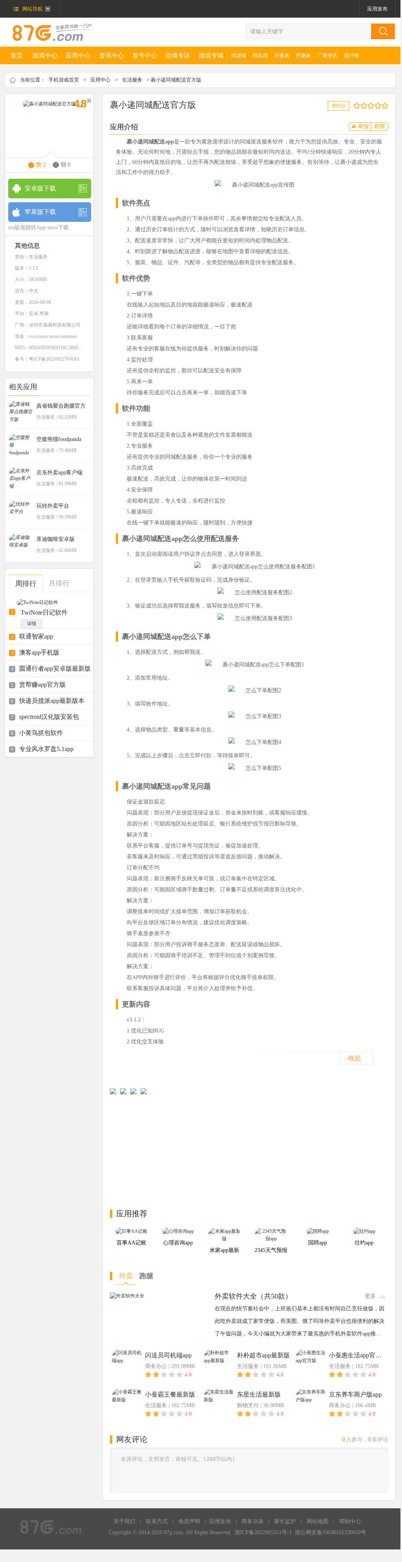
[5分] (369, 105)
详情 (31, 623)
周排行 (25, 584)
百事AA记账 (131, 1243)
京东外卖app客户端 (59, 472)
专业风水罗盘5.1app (46, 749)
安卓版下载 (40, 188)
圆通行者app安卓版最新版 (55, 668)
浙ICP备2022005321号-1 (263, 1532)
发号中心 (144, 55)
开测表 (303, 55)
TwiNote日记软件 (44, 612)
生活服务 (132, 80)
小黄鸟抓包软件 (41, 732)
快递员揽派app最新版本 (51, 700)
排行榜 (351, 55)
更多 (370, 1296)
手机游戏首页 (63, 80)
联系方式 (157, 1521)
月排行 (59, 583)
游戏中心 (44, 55)
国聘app (317, 1243)
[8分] (379, 105)
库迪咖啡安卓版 (55, 539)
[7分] (376, 105)
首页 (16, 55)
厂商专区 (327, 55)
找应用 (260, 55)
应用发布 (377, 9)
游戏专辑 (211, 55)
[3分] (362, 105)
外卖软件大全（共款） (253, 1296)
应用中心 (78, 55)
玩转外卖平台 (52, 506)
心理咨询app (178, 1243)
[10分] (386, 105)
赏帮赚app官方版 (42, 684)
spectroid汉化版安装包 (49, 716)
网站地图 (317, 1521)
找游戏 (238, 55)
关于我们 (124, 1521)
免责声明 (189, 1521)
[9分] (383, 105)
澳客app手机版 (39, 652)
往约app (364, 1243)
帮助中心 (350, 1521)
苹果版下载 (40, 212)
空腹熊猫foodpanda (58, 439)
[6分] (372, 105)
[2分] (358, 105)
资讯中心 (111, 55)
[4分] (365, 105)
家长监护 (285, 1521)
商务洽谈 (253, 1521)
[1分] (355, 105)
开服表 (281, 55)
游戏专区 (177, 55)
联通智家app (36, 636)
